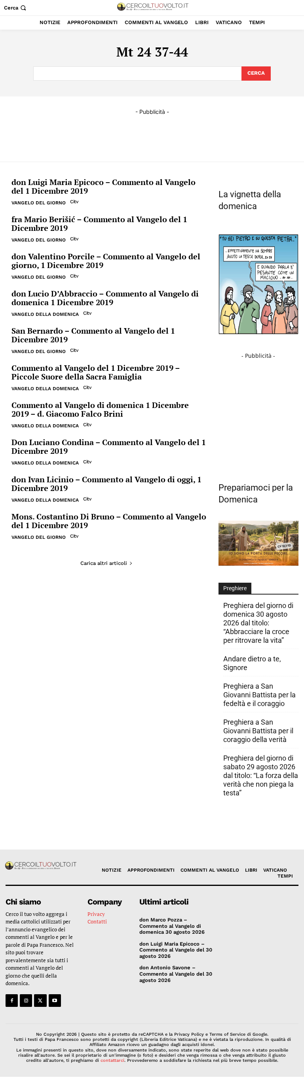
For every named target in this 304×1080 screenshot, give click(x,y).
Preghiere (235, 588)
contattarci (112, 1060)
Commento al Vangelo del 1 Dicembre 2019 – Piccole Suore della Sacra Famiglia (95, 372)
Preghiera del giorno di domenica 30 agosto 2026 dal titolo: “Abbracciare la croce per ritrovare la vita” (258, 622)
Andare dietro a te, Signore (252, 663)
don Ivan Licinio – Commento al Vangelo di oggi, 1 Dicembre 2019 (106, 483)
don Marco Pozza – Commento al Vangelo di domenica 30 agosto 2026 (172, 926)
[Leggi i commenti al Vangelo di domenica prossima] (258, 563)
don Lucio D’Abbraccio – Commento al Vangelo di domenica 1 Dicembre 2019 (105, 298)
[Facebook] (12, 1000)
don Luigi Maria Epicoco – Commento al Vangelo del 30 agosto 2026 (175, 950)
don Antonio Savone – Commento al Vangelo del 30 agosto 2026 (175, 974)
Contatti (97, 921)
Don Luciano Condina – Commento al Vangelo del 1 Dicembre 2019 (108, 446)
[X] (40, 1000)
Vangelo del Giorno (38, 203)
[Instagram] (26, 1000)
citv (74, 201)
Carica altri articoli (103, 563)
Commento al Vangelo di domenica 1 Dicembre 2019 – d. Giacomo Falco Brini (100, 409)
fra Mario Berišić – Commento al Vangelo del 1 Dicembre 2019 (99, 223)
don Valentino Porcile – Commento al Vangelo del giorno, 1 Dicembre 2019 (105, 260)
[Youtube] (55, 1000)
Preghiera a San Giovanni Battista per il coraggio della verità (258, 731)
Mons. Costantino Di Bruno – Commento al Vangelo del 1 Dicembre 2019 (108, 521)
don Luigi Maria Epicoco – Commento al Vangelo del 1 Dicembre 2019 (103, 186)
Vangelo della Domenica (45, 314)
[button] (16, 7)
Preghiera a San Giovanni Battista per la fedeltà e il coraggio (259, 695)
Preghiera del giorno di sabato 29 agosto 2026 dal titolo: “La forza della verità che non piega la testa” (260, 775)
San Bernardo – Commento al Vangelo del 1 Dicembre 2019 (93, 335)
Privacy (96, 914)
